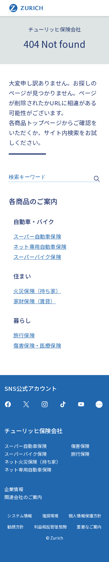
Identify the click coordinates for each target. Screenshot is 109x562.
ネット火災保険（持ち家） (32, 461)
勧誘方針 (15, 527)
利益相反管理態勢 (50, 527)
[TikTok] (63, 404)
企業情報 (13, 489)
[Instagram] (44, 404)
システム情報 (19, 516)
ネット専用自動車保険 (39, 246)
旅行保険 (24, 335)
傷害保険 (80, 445)
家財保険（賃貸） (34, 301)
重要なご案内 (89, 527)
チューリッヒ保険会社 (33, 430)
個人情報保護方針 (85, 516)
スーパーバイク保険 (37, 256)
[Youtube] (81, 404)
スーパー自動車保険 (37, 236)
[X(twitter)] (26, 404)
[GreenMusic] (99, 404)
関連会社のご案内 (23, 496)
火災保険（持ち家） (37, 291)
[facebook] (7, 404)
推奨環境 (50, 516)
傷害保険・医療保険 (37, 345)
